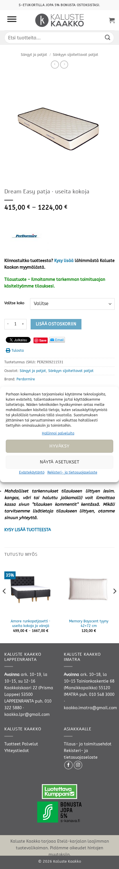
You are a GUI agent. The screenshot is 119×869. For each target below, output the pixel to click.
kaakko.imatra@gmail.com (90, 707)
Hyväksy (59, 446)
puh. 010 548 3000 (96, 694)
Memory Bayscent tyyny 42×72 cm (88, 623)
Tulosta (18, 351)
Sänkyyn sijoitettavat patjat (75, 55)
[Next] (114, 603)
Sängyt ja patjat (34, 55)
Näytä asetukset (59, 462)
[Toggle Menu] (11, 20)
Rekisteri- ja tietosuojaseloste (72, 472)
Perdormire (25, 379)
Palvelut (30, 744)
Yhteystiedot (16, 750)
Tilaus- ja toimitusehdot (87, 744)
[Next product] (55, 64)
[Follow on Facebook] (68, 765)
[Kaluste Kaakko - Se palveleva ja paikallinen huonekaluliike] (59, 20)
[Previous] (4, 603)
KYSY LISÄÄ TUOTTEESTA (27, 529)
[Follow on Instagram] (78, 765)
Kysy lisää (64, 260)
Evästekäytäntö (31, 472)
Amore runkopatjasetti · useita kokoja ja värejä (30, 623)
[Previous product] (64, 64)
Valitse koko (14, 303)
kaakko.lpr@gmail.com (27, 714)
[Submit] (108, 37)
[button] (112, 20)
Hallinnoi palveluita (58, 433)
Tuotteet (12, 744)
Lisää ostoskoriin (56, 324)
